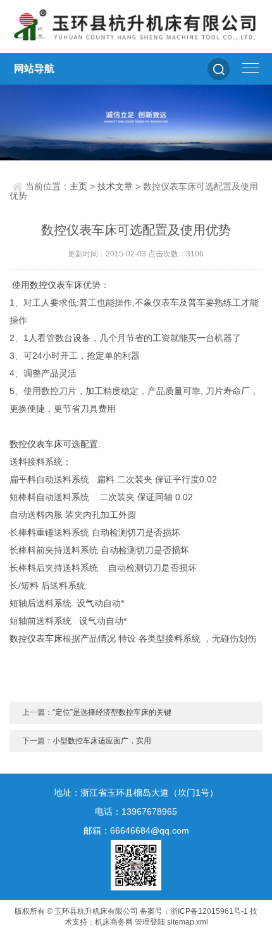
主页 (78, 186)
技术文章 (115, 186)
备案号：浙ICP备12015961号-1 (194, 911)
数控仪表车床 (56, 285)
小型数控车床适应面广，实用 (102, 740)
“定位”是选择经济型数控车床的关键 (112, 712)
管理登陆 (150, 922)
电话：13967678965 (136, 811)
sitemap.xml (187, 922)
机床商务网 (114, 922)
